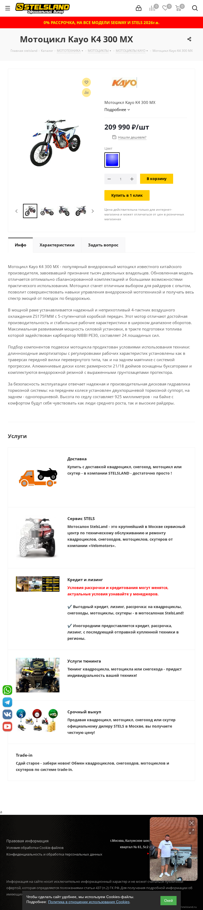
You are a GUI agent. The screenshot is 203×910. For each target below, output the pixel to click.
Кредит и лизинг (85, 579)
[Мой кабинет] (138, 8)
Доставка (77, 458)
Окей (168, 900)
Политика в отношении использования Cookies (89, 902)
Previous (17, 211)
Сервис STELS (81, 518)
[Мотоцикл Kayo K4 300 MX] (55, 142)
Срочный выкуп (84, 711)
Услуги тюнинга (84, 661)
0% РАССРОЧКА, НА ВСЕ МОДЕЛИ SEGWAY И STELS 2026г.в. (101, 22)
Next (92, 211)
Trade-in (24, 755)
